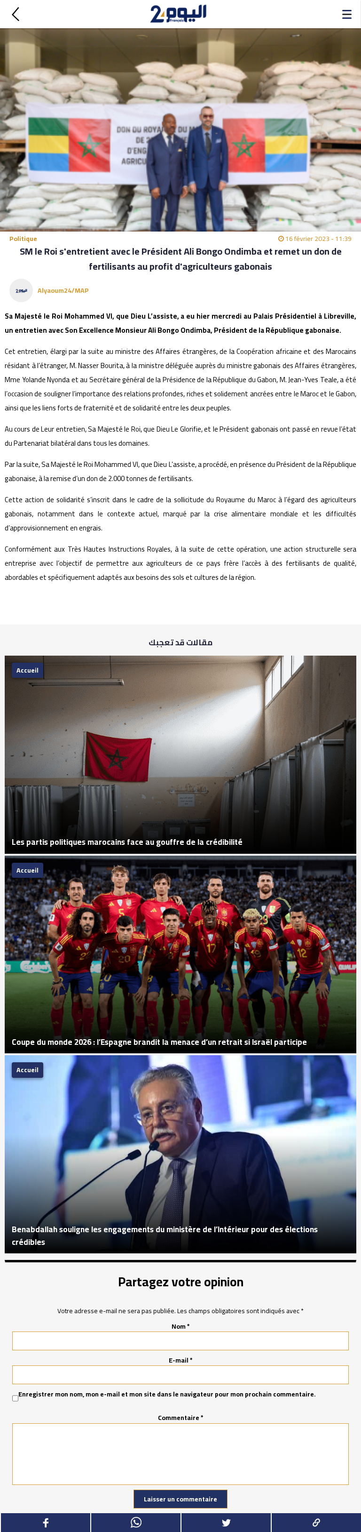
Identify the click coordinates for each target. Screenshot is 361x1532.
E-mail (181, 1360)
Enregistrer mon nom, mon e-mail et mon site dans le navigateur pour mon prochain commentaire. (167, 1394)
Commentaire (181, 1417)
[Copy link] (316, 1522)
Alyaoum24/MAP (63, 290)
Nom (181, 1326)
